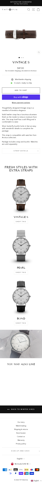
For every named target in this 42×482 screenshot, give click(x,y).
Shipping (18, 71)
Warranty (21, 440)
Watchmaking (21, 426)
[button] (36, 481)
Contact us (21, 437)
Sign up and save (20, 451)
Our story (21, 422)
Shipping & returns (21, 429)
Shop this (21, 272)
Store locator (21, 433)
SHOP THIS (21, 221)
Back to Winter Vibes (23, 409)
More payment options (21, 103)
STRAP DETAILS (21, 151)
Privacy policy (21, 444)
